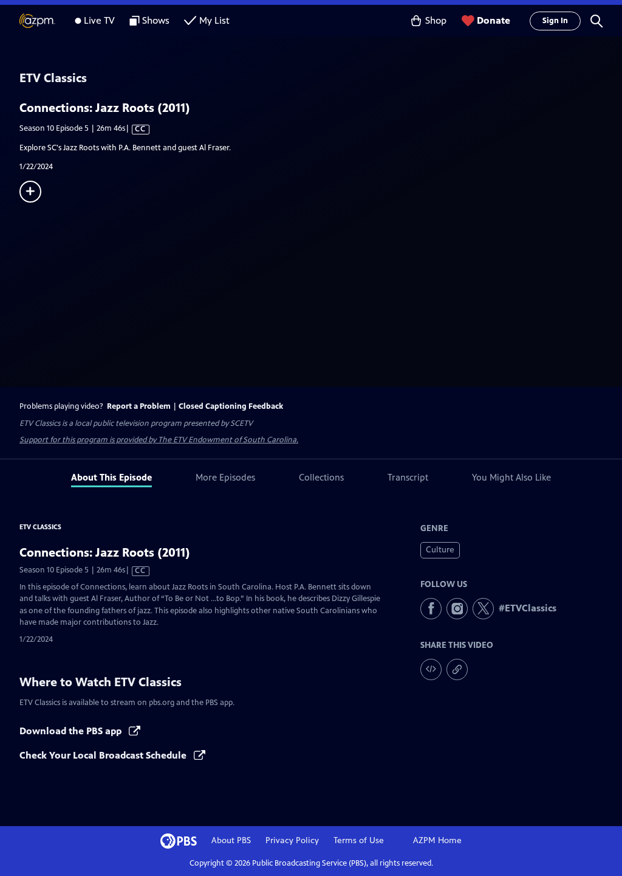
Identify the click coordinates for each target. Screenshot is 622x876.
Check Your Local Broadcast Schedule (104, 755)
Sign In (555, 21)
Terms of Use (358, 840)
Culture (440, 549)
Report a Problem (139, 406)
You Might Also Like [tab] (511, 477)
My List (214, 20)
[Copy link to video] (457, 669)
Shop (435, 20)
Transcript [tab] (408, 477)
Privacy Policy (292, 840)
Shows (155, 20)
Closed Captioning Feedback (231, 406)
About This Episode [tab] (111, 477)
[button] (596, 20)
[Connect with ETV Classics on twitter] (483, 608)
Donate (493, 20)
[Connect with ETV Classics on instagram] (457, 608)
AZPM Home (437, 840)
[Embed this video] (431, 669)
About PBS (231, 840)
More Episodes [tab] (225, 477)
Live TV (99, 20)
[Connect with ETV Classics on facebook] (431, 608)
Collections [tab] (321, 477)
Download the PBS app (71, 731)
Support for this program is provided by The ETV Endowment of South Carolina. (158, 440)
